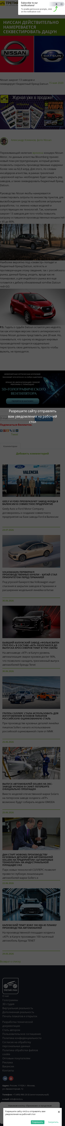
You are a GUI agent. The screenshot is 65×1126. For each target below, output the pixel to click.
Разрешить (37, 1122)
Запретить (53, 1122)
